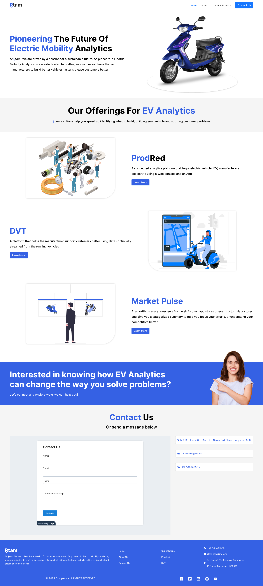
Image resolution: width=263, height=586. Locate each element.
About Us (205, 5)
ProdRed (165, 557)
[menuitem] (193, 5)
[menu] (211, 5)
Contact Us (124, 563)
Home (193, 5)
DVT (163, 563)
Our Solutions (168, 551)
